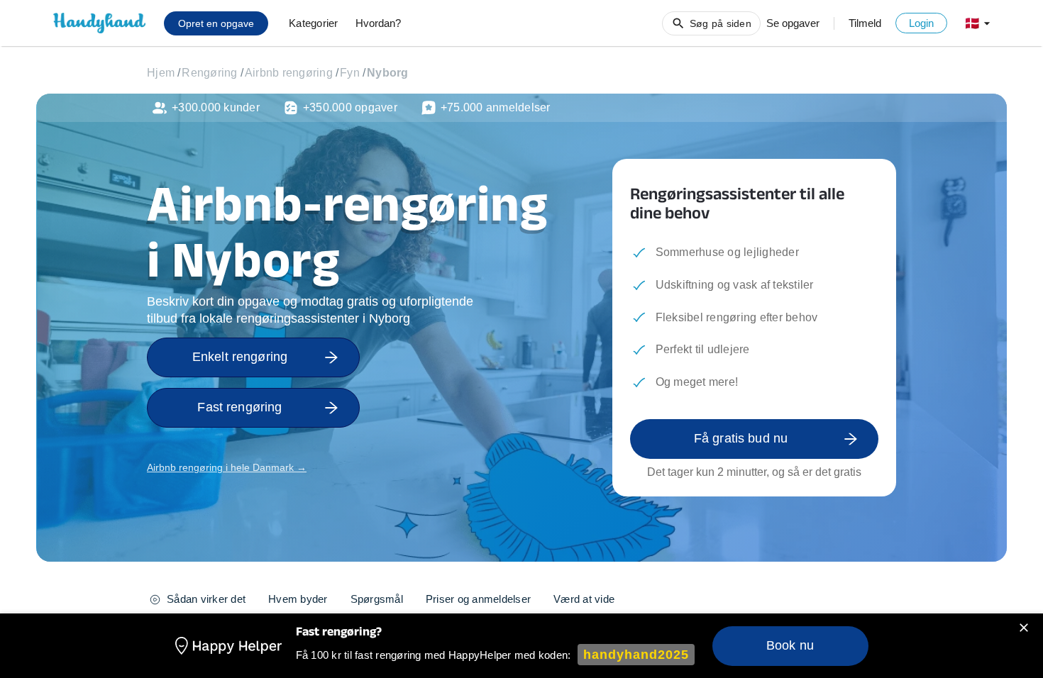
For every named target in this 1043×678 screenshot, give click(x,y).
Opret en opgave (216, 23)
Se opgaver (793, 23)
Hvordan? (378, 23)
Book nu (790, 645)
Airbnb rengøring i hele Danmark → (227, 467)
